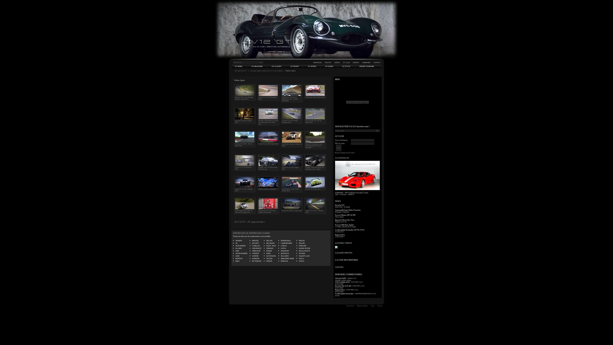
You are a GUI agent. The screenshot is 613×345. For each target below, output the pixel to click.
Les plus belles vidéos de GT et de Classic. (266, 71)
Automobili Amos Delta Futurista (348, 210)
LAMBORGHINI (286, 243)
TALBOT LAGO (304, 256)
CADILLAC (256, 246)
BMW (237, 261)
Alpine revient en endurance (267, 189)
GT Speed (312, 66)
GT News (238, 66)
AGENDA (339, 267)
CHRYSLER (256, 251)
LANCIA (284, 246)
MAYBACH (285, 253)
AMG (237, 251)
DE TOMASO (256, 261)
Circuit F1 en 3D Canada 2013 (268, 144)
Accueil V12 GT (241, 71)
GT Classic (276, 66)
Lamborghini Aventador (344, 294)
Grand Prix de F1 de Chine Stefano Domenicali (267, 211)
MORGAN (284, 261)
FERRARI (269, 248)
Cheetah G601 (340, 278)
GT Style (346, 66)
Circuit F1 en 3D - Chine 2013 (292, 210)
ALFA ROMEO (240, 246)
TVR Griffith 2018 (342, 282)
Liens (372, 306)
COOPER (255, 256)
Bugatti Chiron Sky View (344, 220)
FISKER (269, 251)
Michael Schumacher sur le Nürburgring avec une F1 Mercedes (314, 145)
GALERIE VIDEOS (343, 243)
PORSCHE (302, 246)
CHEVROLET (256, 248)
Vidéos (337, 62)
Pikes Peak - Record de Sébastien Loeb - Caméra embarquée (290, 99)
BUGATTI (255, 243)
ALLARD (238, 248)
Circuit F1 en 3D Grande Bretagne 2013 (290, 121)
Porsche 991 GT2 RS (343, 286)
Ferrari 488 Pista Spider (344, 225)
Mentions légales (362, 306)
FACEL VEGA (271, 246)
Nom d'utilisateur (341, 140)
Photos (328, 62)
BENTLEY (239, 258)
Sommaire (366, 62)
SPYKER (302, 253)
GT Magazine (257, 66)
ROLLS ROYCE (304, 251)
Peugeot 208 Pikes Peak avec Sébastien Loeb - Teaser (314, 168)
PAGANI (302, 243)
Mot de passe (340, 143)
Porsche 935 (339, 205)
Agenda (356, 62)
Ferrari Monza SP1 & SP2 (345, 215)
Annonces (317, 62)
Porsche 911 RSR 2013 (313, 189)
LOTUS (283, 248)
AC (236, 243)
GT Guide (329, 66)
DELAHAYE (270, 243)
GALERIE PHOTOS (343, 253)
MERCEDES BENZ (287, 258)
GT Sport (295, 66)
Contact (377, 62)
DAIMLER (255, 258)
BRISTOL (255, 240)
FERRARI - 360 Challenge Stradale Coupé (351, 193)
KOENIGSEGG (286, 240)
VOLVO (301, 261)
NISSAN (302, 240)
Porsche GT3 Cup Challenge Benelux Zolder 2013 (244, 98)
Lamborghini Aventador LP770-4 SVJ (349, 230)
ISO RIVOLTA (271, 256)
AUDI (237, 256)
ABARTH (238, 240)
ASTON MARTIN (241, 253)
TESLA (301, 258)
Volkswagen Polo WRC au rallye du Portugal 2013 (243, 211)
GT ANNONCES (342, 158)
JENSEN (269, 261)
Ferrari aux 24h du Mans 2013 (315, 97)
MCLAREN (285, 256)
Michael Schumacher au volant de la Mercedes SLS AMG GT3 (268, 122)
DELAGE (269, 240)
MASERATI (285, 251)
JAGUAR (269, 258)
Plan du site (350, 306)
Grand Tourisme (366, 66)
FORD (268, 253)
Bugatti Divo (340, 235)
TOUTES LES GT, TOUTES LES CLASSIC (251, 233)
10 (249, 222)
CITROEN (255, 253)
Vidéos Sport (239, 80)
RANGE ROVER (304, 248)
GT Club (346, 62)
